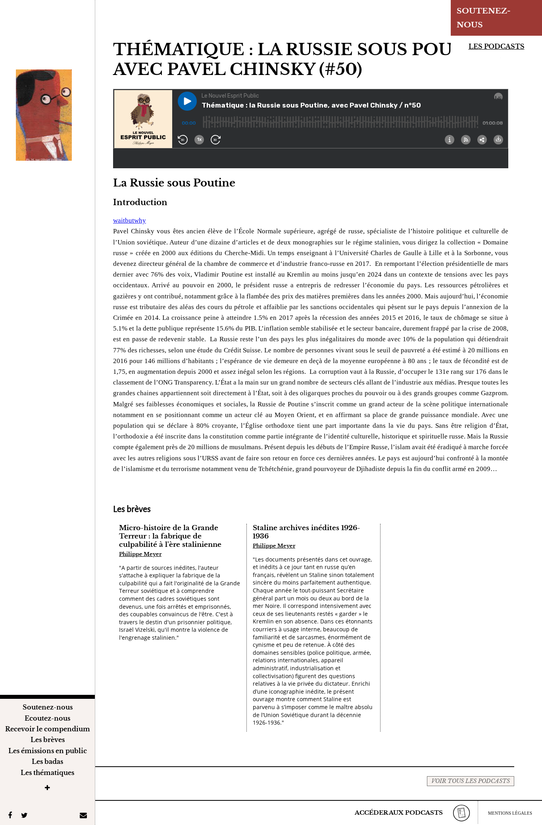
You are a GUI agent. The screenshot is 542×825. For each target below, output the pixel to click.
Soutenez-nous (48, 707)
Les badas (47, 761)
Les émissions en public (47, 751)
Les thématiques (47, 773)
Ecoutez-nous (47, 718)
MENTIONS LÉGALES (510, 813)
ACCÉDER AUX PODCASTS (399, 812)
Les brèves (48, 740)
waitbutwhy (129, 220)
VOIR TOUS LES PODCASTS (470, 781)
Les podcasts (497, 46)
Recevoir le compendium (47, 729)
